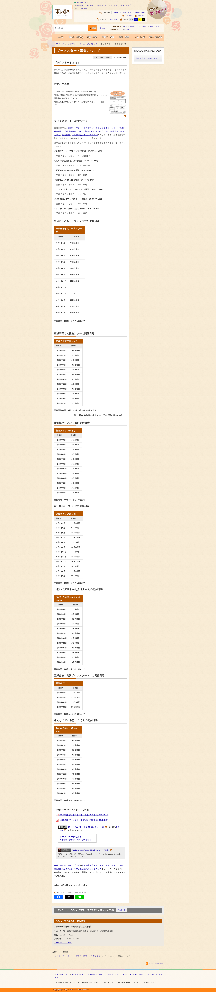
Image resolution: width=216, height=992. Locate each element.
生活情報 (79, 5)
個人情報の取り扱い (96, 974)
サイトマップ (125, 5)
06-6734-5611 (93, 208)
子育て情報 (96, 956)
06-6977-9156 (66, 935)
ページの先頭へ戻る (156, 963)
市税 (144, 26)
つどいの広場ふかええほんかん (88, 869)
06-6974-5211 (90, 161)
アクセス (114, 5)
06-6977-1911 (95, 199)
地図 (56, 977)
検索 (94, 28)
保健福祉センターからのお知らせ (82, 44)
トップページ (58, 44)
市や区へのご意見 (155, 974)
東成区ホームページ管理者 (133, 974)
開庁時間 (90, 5)
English (115, 12)
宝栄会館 (66, 135)
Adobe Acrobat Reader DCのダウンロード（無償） (90, 850)
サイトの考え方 (77, 974)
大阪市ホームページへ (84, 2)
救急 (157, 26)
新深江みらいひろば (94, 131)
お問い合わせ (102, 5)
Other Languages (139, 12)
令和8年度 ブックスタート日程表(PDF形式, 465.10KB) (84, 815)
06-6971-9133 (97, 189)
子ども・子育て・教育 (77, 956)
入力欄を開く (122, 910)
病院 (151, 26)
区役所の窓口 (129, 26)
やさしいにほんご (82, 8)
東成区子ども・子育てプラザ (81, 128)
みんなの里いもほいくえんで (85, 135)
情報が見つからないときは (146, 58)
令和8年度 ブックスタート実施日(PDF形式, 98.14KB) (83, 820)
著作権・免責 (113, 974)
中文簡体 (123, 12)
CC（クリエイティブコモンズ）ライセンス (86, 827)
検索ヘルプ (101, 28)
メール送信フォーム (63, 943)
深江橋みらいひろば (74, 131)
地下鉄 (126, 29)
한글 (129, 12)
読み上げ (141, 15)
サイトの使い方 (61, 974)
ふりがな (128, 15)
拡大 (111, 19)
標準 (115, 19)
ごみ (138, 26)
